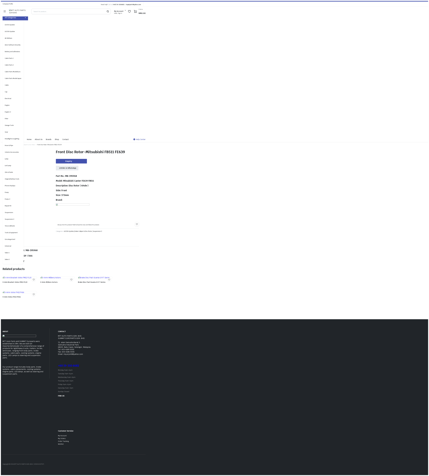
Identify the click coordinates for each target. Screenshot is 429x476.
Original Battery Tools (12, 179)
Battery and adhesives (12, 52)
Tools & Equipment (11, 233)
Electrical (8, 98)
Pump (7, 192)
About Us (38, 139)
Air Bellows (8, 38)
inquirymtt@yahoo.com (133, 4)
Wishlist (61, 444)
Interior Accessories (12, 152)
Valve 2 (7, 259)
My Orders (62, 438)
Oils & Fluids (9, 172)
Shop (57, 139)
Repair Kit (8, 206)
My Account (62, 436)
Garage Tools (9, 125)
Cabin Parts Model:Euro (12, 72)
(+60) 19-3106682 (118, 4)
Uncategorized (10, 239)
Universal (8, 246)
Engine (7, 105)
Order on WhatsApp (68, 168)
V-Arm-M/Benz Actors (49, 282)
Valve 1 (7, 253)
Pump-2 (7, 199)
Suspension (9, 212)
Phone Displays (10, 186)
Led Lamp (8, 165)
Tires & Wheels (10, 226)
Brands (48, 139)
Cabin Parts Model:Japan (13, 78)
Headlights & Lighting (12, 139)
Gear (6, 132)
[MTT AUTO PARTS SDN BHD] (18, 11)
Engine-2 (8, 112)
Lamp (6, 159)
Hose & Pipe (9, 145)
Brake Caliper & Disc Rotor (27, 145)
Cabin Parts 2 (9, 65)
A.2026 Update (10, 31)
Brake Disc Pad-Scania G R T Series (91, 282)
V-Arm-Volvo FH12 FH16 (12, 297)
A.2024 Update (10, 25)
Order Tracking (63, 441)
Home (29, 139)
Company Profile (8, 4)
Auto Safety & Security (12, 45)
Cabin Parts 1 (9, 58)
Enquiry (68, 161)
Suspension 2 (9, 219)
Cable (7, 85)
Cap (6, 92)
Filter (6, 119)
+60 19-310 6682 (68, 365)
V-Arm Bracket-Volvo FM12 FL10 (15, 282)
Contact (65, 139)
